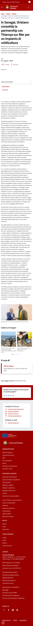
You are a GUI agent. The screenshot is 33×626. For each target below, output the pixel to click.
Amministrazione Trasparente (10, 595)
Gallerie (4, 543)
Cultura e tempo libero (8, 503)
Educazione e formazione (9, 477)
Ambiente (5, 505)
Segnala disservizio (7, 578)
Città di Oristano (7, 546)
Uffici (3, 458)
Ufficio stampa (8, 366)
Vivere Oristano (7, 534)
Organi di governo (7, 452)
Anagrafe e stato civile (8, 490)
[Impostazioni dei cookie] (3, 623)
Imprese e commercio (8, 508)
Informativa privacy (8, 583)
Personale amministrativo (9, 466)
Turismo (4, 493)
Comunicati (5, 529)
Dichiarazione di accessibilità (10, 587)
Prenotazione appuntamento (10, 575)
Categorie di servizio (9, 473)
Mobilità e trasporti (7, 485)
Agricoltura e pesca (7, 516)
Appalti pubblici (6, 514)
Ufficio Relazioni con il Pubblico (11, 563)
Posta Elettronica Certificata (10, 565)
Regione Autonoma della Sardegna (11, 2)
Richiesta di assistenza (8, 580)
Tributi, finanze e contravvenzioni (12, 500)
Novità (8, 14)
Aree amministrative (8, 455)
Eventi (4, 540)
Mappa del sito (6, 620)
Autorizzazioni (6, 511)
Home (2, 14)
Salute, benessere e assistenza (11, 480)
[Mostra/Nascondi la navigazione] (2, 7)
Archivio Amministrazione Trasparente (13, 598)
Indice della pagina (7, 82)
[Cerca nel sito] (28, 7)
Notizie (14, 14)
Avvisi (4, 527)
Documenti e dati (7, 469)
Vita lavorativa (6, 482)
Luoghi (4, 537)
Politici (4, 463)
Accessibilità (23, 620)
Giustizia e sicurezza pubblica (10, 496)
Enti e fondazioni (7, 461)
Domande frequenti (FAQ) (9, 572)
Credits (15, 620)
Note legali (5, 590)
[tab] (12, 354)
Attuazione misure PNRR (9, 593)
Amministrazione (8, 449)
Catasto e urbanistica (8, 488)
